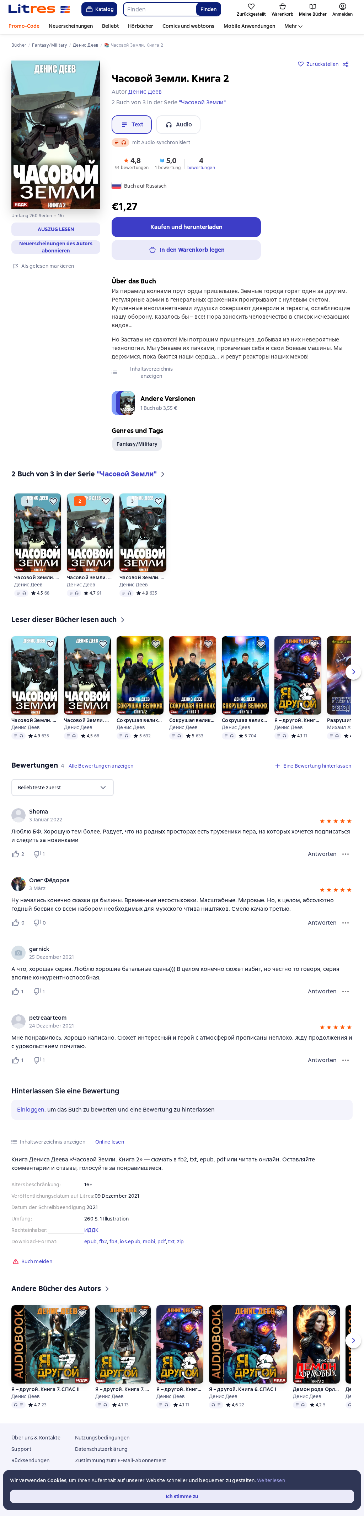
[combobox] (159, 9)
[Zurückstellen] (53, 501)
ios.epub (130, 1241)
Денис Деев (28, 584)
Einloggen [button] (30, 1109)
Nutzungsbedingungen (102, 1437)
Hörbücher (140, 26)
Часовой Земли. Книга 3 (142, 577)
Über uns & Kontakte (35, 1437)
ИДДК (91, 1230)
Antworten (322, 854)
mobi (149, 1241)
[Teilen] (347, 64)
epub (90, 1241)
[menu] (62, 787)
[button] (55, 229)
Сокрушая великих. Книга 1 (192, 720)
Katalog (104, 9)
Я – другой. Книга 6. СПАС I (297, 720)
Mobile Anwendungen (249, 26)
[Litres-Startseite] (39, 9)
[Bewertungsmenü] (345, 854)
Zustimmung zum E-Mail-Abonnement (120, 1460)
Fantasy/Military (137, 444)
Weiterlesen (271, 1480)
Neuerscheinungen (71, 26)
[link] (172, 811)
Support (21, 1449)
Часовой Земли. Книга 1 (37, 577)
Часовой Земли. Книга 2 (90, 577)
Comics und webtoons (188, 26)
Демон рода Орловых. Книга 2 (316, 1389)
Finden (208, 9)
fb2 (103, 1241)
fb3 (113, 1241)
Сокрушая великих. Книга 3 (245, 720)
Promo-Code (24, 26)
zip (180, 1241)
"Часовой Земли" (202, 102)
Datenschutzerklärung (101, 1449)
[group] (182, 815)
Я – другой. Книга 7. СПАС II (45, 1389)
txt (171, 1241)
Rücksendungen (30, 1460)
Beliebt (110, 26)
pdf (161, 1241)
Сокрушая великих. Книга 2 (140, 720)
